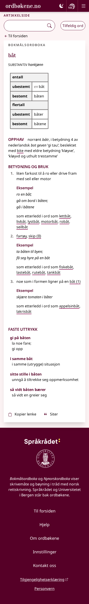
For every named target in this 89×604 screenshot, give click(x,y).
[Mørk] (61, 6)
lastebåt (23, 272)
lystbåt (33, 221)
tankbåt (53, 272)
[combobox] (24, 25)
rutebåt (38, 272)
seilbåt (22, 226)
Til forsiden (18, 35)
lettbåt (65, 216)
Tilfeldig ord (73, 25)
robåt (64, 221)
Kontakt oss (44, 565)
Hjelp (44, 524)
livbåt (21, 221)
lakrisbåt (23, 311)
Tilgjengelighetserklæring (42, 579)
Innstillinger (44, 551)
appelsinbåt (69, 305)
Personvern (44, 588)
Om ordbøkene (44, 538)
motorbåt (49, 221)
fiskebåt (66, 266)
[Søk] (49, 26)
